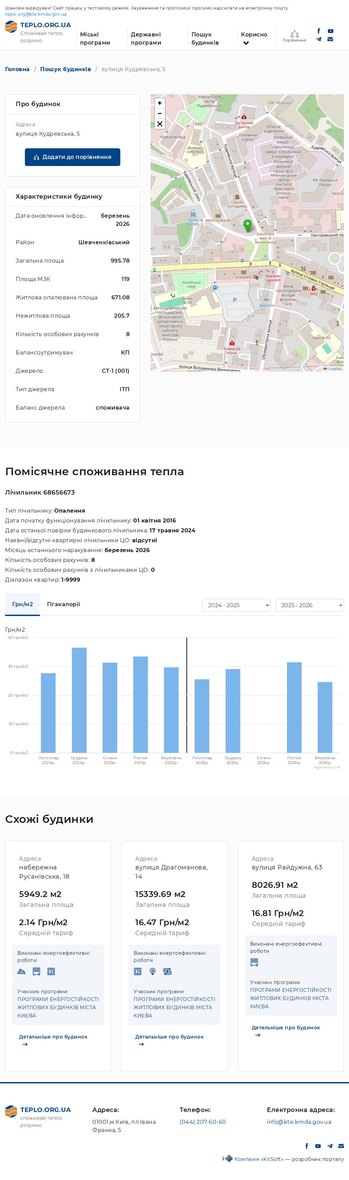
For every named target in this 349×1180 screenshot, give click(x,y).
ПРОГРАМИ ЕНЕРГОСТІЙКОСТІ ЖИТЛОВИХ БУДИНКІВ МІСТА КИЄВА (58, 1007)
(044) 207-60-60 (203, 1122)
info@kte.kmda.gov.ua (299, 1122)
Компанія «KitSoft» (259, 1159)
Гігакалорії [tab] (63, 604)
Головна (17, 69)
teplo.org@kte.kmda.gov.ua (36, 14)
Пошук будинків (205, 37)
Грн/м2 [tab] (22, 604)
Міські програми (95, 37)
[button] (247, 226)
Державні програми (146, 37)
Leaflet (334, 368)
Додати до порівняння (77, 157)
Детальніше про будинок (53, 1037)
